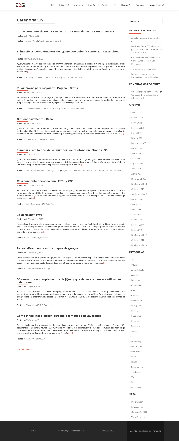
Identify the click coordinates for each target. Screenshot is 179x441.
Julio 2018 (136, 204)
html (99, 170)
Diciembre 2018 (138, 179)
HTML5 (52, 77)
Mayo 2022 (136, 122)
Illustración (126, 5)
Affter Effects (137, 270)
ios (103, 170)
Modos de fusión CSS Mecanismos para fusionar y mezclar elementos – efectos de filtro (146, 49)
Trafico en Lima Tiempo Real (144, 69)
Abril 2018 (136, 214)
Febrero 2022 (137, 128)
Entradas (137, 407)
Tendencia (44, 237)
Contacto (140, 5)
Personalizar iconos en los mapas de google (47, 248)
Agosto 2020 (137, 148)
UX (132, 382)
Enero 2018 (136, 230)
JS (37, 41)
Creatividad (31, 108)
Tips (52, 170)
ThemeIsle (156, 430)
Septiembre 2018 (139, 194)
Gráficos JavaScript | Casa (35, 119)
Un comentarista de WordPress (145, 91)
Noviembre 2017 (139, 235)
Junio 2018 (136, 209)
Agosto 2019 (137, 163)
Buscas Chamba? (156, 5)
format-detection (89, 170)
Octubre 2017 (137, 240)
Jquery (59, 77)
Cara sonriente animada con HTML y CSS (45, 181)
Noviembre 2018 (139, 184)
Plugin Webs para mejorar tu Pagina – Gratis (47, 88)
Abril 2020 (136, 158)
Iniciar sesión (137, 401)
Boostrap (29, 77)
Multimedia (136, 346)
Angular (134, 275)
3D (115, 5)
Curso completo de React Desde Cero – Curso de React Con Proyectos (66, 31)
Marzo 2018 (137, 219)
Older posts (23, 349)
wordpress (136, 387)
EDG (52, 5)
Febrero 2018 (137, 224)
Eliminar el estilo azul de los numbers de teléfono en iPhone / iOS (62, 150)
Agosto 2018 (137, 199)
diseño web (76, 170)
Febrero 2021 (137, 138)
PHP (66, 108)
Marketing (78, 5)
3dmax (134, 264)
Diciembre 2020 (138, 143)
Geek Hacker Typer (30, 214)
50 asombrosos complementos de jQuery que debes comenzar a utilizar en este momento (69, 281)
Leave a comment (53, 41)
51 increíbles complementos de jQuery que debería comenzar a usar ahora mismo (68, 53)
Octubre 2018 (137, 189)
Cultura (134, 295)
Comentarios (139, 412)
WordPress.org (138, 417)
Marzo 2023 (137, 117)
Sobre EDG (64, 5)
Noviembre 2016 (139, 245)
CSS (35, 77)
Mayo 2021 (136, 133)
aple (65, 170)
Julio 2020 (136, 153)
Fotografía (90, 5)
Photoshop (136, 351)
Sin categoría (137, 367)
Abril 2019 (136, 173)
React (41, 41)
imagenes (135, 326)
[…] (28, 71)
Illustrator (135, 321)
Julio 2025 (136, 112)
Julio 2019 (136, 168)
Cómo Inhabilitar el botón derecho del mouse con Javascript (59, 315)
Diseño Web (103, 5)
